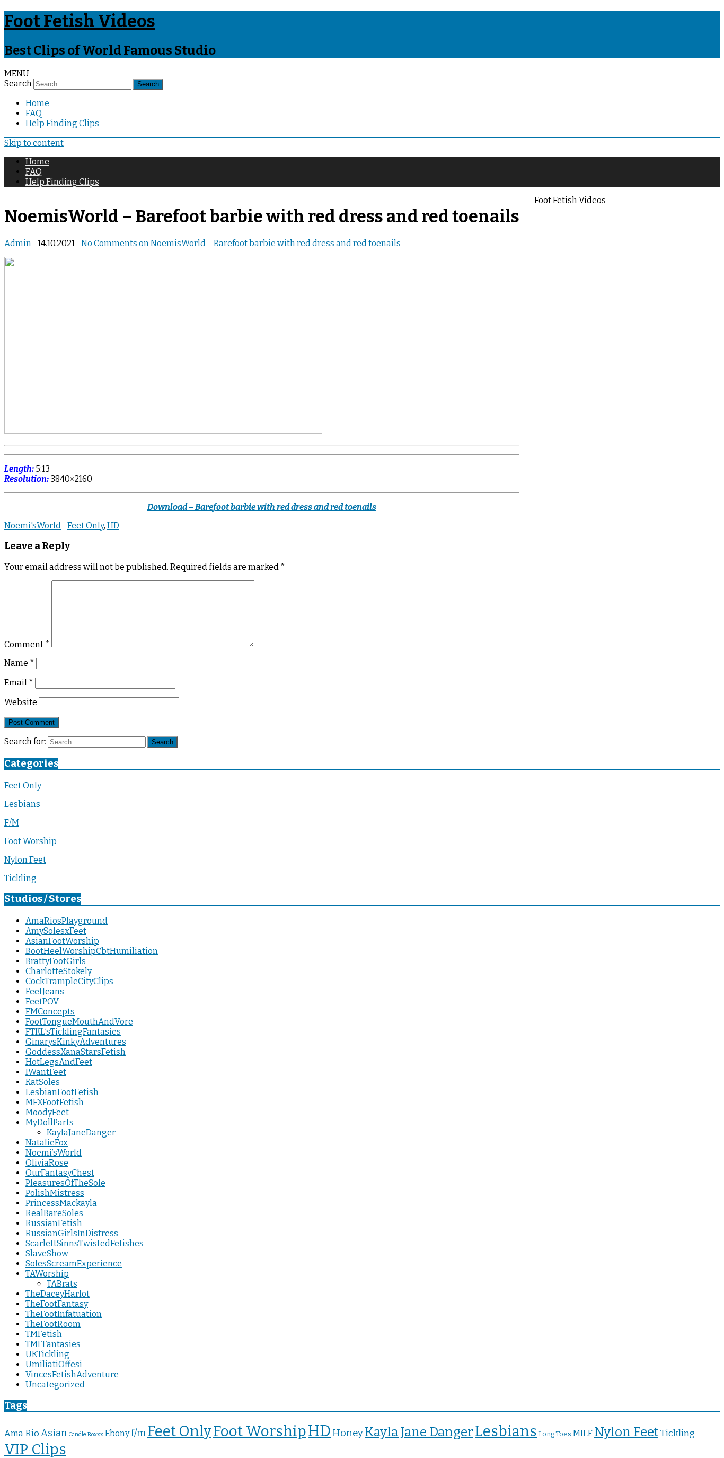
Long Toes (554, 1434)
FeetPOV (42, 1001)
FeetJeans (44, 991)
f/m (138, 1433)
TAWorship (47, 1274)
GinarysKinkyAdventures (75, 1042)
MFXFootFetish (54, 1102)
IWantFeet (45, 1072)
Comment (27, 644)
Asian (54, 1433)
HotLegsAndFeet (58, 1062)
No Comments (241, 243)
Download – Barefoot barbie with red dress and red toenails (261, 507)
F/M (11, 823)
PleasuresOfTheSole (65, 1183)
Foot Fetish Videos (79, 21)
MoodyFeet (47, 1112)
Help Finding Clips (62, 123)
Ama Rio (21, 1433)
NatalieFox (46, 1143)
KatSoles (42, 1082)
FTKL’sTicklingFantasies (73, 1032)
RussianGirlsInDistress (71, 1233)
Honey (347, 1433)
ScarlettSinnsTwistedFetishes (84, 1243)
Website (20, 702)
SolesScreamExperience (73, 1264)
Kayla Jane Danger (419, 1431)
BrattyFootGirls (55, 961)
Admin (17, 243)
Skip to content (34, 143)
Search (18, 84)
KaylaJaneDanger (81, 1132)
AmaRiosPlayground (66, 921)
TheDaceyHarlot (57, 1294)
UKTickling (47, 1354)
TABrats (62, 1284)
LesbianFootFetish (62, 1092)
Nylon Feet (25, 860)
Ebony (117, 1433)
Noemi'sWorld (32, 525)
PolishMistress (54, 1193)
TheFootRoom (53, 1324)
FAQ (33, 113)
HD (113, 525)
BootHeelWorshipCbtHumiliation (91, 951)
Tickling (20, 878)
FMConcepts (50, 1011)
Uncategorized (55, 1384)
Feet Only (85, 525)
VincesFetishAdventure (72, 1374)
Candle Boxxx (85, 1434)
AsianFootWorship (62, 941)
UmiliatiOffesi (53, 1364)
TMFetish (43, 1334)
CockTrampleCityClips (69, 981)
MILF (583, 1433)
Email (18, 683)
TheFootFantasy (56, 1304)
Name (19, 663)
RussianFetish (53, 1223)
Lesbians (22, 804)
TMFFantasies (53, 1344)
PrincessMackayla (61, 1203)
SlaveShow (46, 1253)
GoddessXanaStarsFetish (75, 1052)
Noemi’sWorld (53, 1153)
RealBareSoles (54, 1213)
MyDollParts (49, 1122)
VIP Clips (35, 1449)
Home (37, 103)
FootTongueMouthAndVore (79, 1022)
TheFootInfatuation (63, 1314)
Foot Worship (30, 841)
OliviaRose (46, 1163)
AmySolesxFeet (55, 931)
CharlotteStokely (58, 971)
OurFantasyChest (59, 1173)
